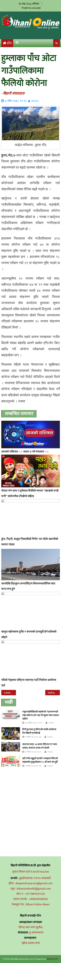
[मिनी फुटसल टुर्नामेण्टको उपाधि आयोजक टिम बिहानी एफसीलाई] (10, 733)
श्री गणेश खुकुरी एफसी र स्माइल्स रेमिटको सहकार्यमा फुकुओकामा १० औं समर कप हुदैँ (40, 760)
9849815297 (52, 959)
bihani (35, 101)
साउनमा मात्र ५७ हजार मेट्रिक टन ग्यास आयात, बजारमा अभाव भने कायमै (39, 746)
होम (9, 43)
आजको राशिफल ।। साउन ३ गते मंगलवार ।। (25, 451)
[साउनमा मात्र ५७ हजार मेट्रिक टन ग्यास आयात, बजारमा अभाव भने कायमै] (10, 747)
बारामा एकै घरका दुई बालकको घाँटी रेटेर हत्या (11, 692)
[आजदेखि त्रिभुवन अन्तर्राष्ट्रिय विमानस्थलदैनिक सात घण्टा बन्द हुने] (30, 564)
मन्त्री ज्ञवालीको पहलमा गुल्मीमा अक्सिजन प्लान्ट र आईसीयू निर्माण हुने (54, 692)
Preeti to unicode (31, 7)
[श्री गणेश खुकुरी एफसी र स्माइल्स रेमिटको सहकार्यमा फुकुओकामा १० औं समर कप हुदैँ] (10, 761)
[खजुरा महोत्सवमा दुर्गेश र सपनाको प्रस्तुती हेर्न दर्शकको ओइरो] (30, 610)
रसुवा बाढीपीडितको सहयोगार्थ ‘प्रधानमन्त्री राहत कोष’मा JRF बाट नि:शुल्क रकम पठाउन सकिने (40, 715)
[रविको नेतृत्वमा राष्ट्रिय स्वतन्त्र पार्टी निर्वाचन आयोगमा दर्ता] (30, 658)
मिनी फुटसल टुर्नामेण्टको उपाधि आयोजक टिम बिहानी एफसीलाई (39, 731)
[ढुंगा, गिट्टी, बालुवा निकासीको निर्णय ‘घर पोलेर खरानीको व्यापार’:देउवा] (30, 517)
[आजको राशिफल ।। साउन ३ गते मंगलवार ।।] (30, 434)
